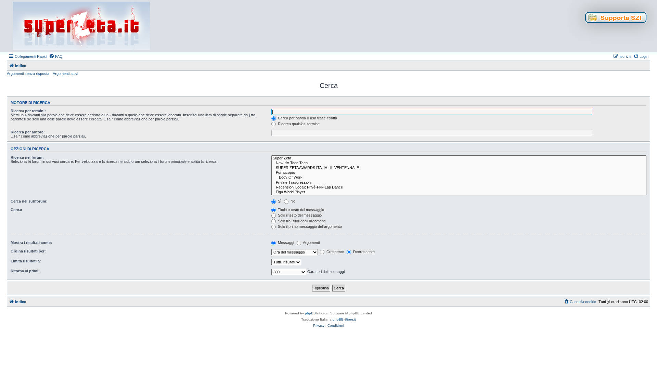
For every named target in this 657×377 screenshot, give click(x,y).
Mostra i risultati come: (31, 242)
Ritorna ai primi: (25, 271)
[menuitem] (56, 56)
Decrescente (363, 252)
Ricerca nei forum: (27, 157)
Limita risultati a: (26, 261)
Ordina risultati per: (28, 251)
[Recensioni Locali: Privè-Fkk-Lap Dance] (459, 187)
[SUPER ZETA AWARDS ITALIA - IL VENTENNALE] (459, 168)
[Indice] (81, 26)
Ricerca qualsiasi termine (298, 124)
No (292, 201)
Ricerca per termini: (28, 111)
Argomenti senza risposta (28, 74)
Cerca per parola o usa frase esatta (307, 118)
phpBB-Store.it (344, 319)
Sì (279, 201)
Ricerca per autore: (28, 132)
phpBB (310, 313)
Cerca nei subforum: (29, 201)
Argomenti (311, 242)
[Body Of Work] (459, 177)
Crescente (334, 252)
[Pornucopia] (459, 172)
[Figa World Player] (459, 192)
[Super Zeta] (459, 158)
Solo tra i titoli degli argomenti (301, 221)
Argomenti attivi (65, 74)
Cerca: (16, 210)
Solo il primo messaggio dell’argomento (309, 226)
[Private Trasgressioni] (459, 182)
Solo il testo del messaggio (299, 215)
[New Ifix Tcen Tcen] (459, 163)
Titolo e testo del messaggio (300, 210)
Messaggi (285, 242)
